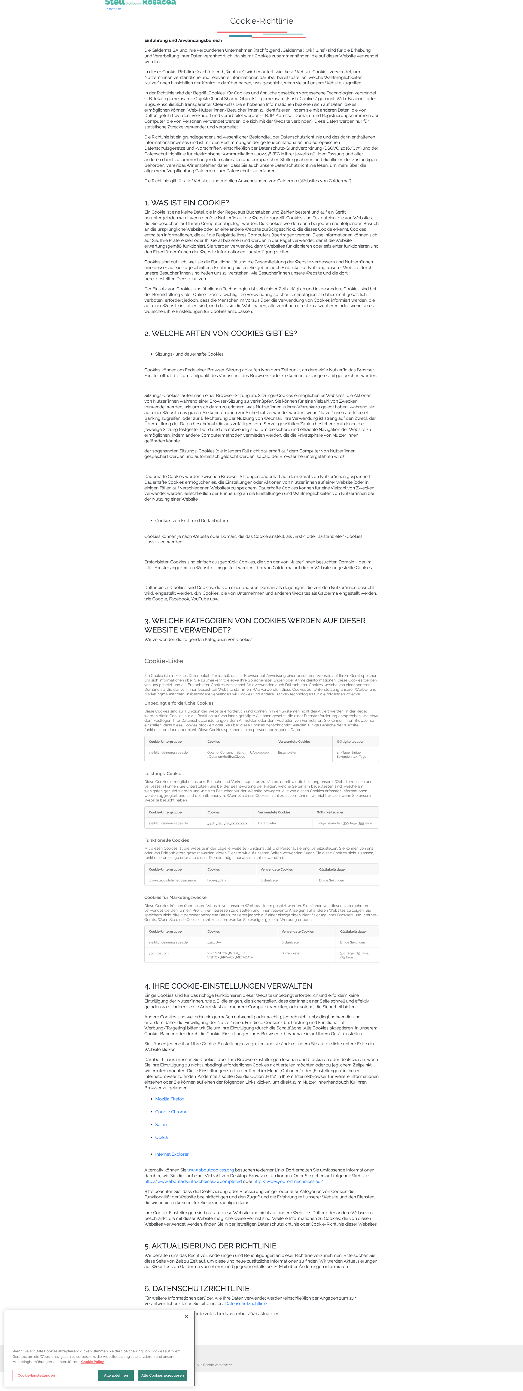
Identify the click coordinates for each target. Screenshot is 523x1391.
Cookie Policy (92, 1362)
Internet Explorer (172, 1154)
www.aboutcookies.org (210, 1170)
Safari (161, 1124)
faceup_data (216, 880)
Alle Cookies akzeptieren (162, 1375)
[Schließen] (186, 1316)
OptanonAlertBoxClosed (227, 756)
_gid (210, 823)
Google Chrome (171, 1111)
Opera (161, 1137)
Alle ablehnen (116, 1375)
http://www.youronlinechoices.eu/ (288, 1181)
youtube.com (159, 953)
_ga (219, 823)
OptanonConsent (220, 752)
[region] (99, 1348)
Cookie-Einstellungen (36, 1375)
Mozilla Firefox (169, 1099)
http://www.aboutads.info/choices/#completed (193, 1181)
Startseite (114, 9)
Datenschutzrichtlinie (246, 1303)
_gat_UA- (214, 942)
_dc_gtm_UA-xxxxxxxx (252, 752)
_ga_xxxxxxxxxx (235, 823)
